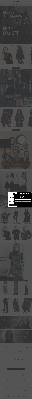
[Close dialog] (31, 192)
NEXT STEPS (23, 201)
